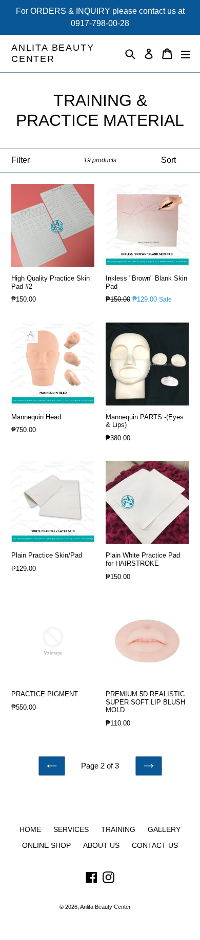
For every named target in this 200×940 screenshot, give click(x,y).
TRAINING (118, 829)
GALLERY (164, 829)
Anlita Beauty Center (52, 53)
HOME (30, 829)
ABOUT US (101, 845)
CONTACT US (155, 845)
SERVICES (71, 829)
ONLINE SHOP (46, 845)
